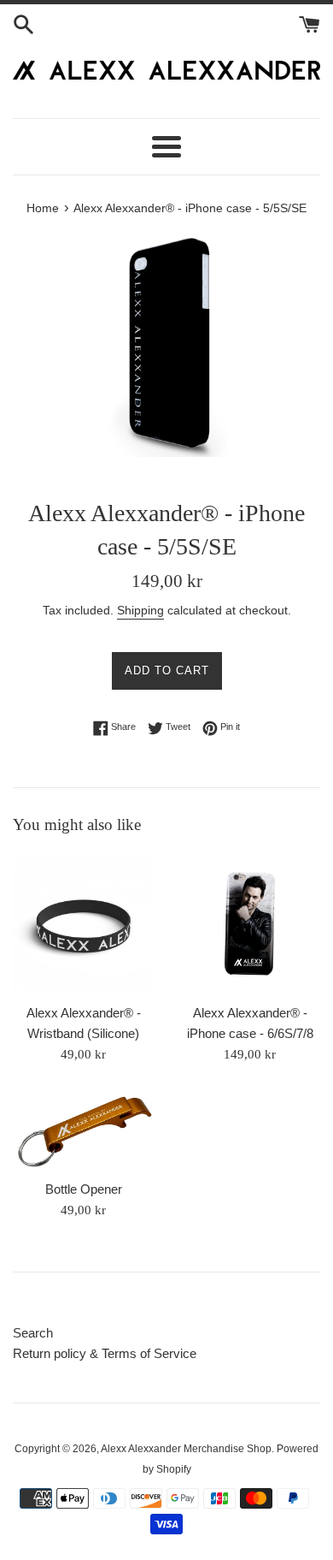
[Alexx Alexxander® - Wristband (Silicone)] (83, 923)
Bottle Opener (83, 1189)
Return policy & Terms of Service (104, 1353)
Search (33, 1333)
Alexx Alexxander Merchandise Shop (186, 1449)
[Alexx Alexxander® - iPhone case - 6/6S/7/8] (249, 923)
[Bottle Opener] (83, 1130)
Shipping (140, 610)
